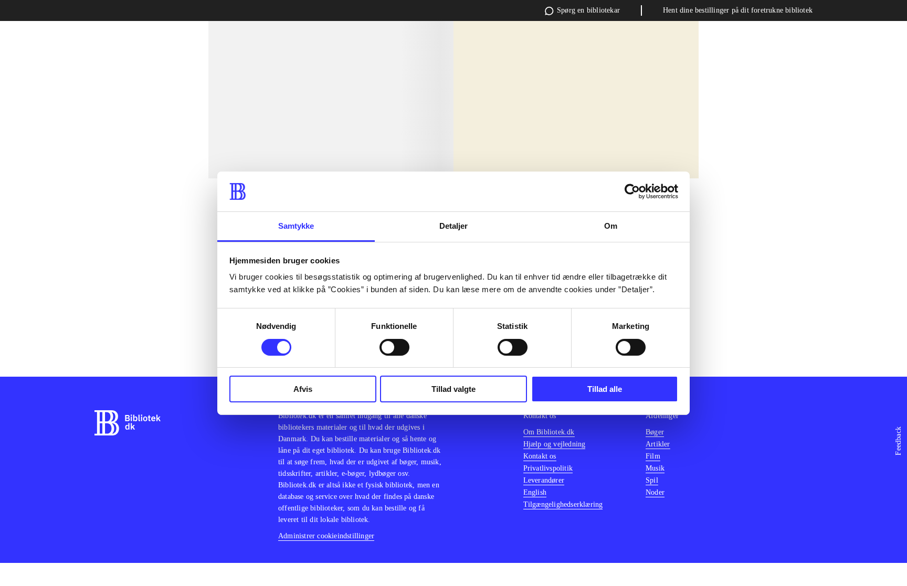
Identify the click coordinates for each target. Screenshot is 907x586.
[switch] (394, 347)
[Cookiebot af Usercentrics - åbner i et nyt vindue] (632, 191)
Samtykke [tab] (296, 225)
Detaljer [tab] (453, 225)
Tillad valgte (453, 389)
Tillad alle (604, 389)
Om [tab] (610, 225)
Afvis (302, 389)
